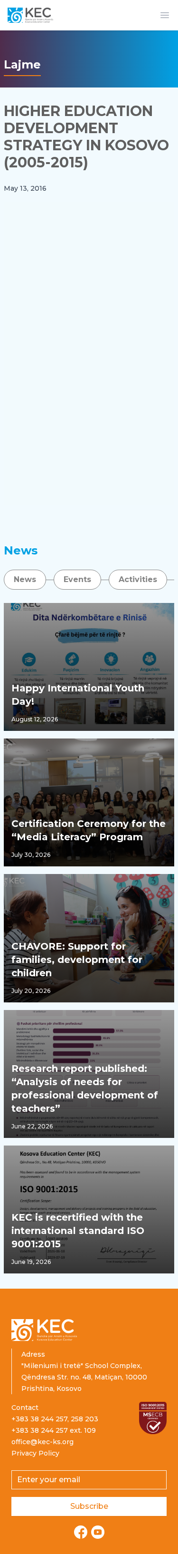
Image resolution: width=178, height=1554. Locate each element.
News (25, 579)
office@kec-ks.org (42, 1441)
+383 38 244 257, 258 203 (54, 1419)
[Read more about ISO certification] (153, 1418)
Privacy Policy (35, 1453)
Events (77, 579)
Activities (138, 579)
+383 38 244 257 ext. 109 (53, 1430)
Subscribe (89, 1506)
